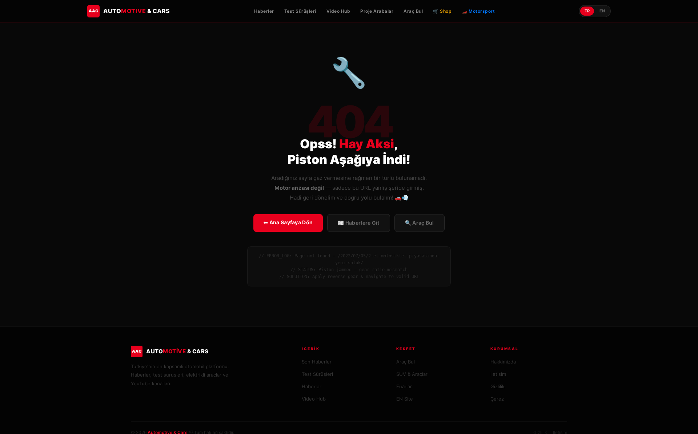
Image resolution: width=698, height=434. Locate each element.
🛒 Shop (442, 11)
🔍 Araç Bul (419, 223)
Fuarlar (404, 386)
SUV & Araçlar (412, 374)
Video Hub (338, 11)
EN (602, 10)
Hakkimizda (503, 362)
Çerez (497, 399)
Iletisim (498, 374)
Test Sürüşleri (300, 11)
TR (587, 10)
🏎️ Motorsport (478, 11)
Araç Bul (413, 11)
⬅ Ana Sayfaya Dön (288, 222)
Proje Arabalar (376, 11)
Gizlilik (497, 386)
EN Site (404, 399)
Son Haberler (317, 362)
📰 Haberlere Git (359, 223)
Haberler (264, 11)
